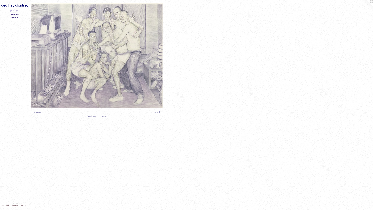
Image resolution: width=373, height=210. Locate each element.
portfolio (14, 10)
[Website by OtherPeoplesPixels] (367, 6)
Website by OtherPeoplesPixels (14, 205)
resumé (15, 17)
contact (15, 14)
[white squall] (97, 56)
